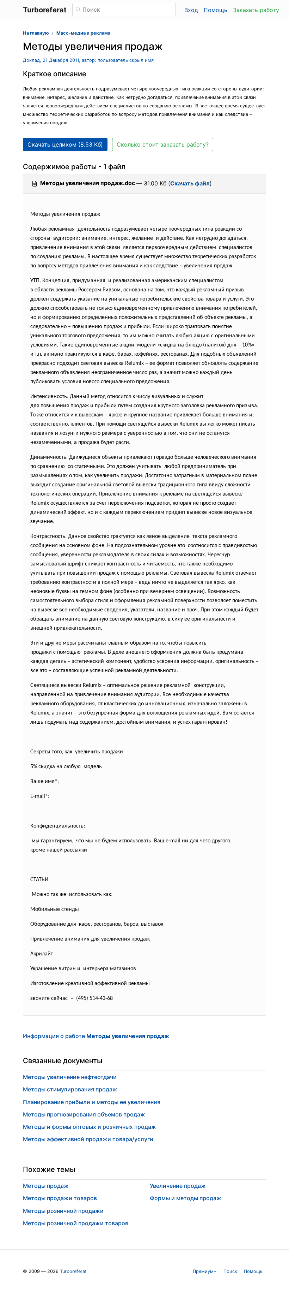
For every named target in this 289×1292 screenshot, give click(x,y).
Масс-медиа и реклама (83, 33)
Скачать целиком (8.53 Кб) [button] (65, 144)
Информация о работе (96, 1035)
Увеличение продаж (178, 1185)
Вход (191, 9)
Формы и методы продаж (185, 1198)
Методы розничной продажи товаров (75, 1223)
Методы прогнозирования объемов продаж (84, 1114)
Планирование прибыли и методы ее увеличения (91, 1102)
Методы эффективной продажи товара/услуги (88, 1139)
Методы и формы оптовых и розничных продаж (89, 1126)
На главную (36, 33)
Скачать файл (190, 183)
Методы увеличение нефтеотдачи (70, 1076)
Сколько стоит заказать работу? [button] (163, 144)
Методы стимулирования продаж (70, 1089)
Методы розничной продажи (63, 1210)
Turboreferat (73, 1271)
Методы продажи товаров (60, 1198)
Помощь (215, 9)
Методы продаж (46, 1185)
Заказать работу (256, 9)
